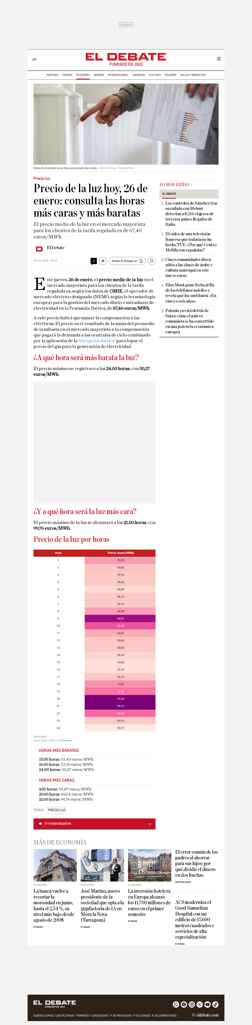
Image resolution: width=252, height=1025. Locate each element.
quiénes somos (43, 1015)
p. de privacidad (121, 1015)
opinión (99, 75)
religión (170, 75)
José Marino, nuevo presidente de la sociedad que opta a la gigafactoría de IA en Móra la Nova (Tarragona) (102, 905)
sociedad (138, 75)
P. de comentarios (164, 1015)
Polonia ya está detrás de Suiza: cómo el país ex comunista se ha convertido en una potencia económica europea (189, 321)
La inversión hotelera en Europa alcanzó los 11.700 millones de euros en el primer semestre (149, 902)
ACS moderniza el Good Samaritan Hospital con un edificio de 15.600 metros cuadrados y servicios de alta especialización (194, 920)
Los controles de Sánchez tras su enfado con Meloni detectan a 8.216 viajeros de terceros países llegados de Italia (191, 214)
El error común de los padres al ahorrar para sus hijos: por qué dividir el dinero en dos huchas (196, 863)
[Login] (219, 59)
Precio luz (56, 810)
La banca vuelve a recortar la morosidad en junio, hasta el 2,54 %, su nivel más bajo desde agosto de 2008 (53, 905)
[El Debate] (126, 56)
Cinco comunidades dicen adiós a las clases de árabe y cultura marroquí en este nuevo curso (189, 267)
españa (67, 75)
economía (83, 75)
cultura (155, 75)
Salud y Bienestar (193, 75)
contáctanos (64, 1015)
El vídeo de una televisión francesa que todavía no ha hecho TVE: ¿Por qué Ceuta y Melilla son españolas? (191, 242)
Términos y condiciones (92, 1015)
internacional (118, 75)
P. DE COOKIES (141, 1015)
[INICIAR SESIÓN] (219, 59)
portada (52, 75)
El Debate (56, 247)
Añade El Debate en (124, 261)
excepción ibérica (97, 340)
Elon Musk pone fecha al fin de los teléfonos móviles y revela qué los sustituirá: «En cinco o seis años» (190, 293)
